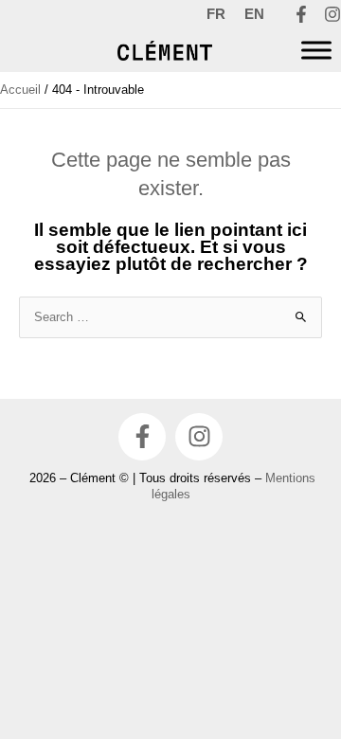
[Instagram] (332, 14)
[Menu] (316, 51)
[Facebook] (301, 14)
